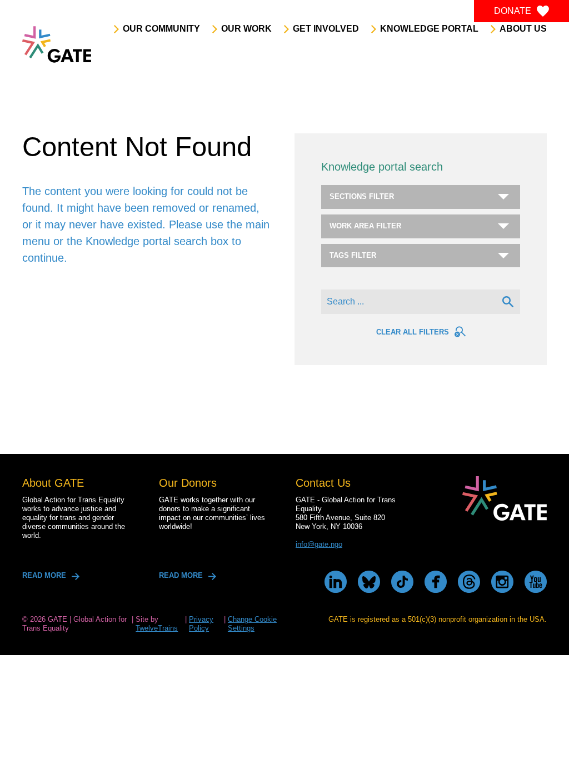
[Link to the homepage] (56, 44)
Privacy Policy (201, 623)
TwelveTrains (157, 628)
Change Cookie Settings (252, 623)
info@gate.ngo (319, 544)
